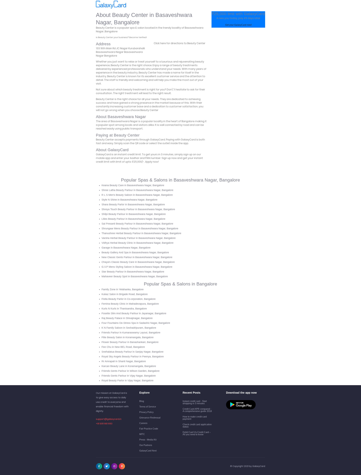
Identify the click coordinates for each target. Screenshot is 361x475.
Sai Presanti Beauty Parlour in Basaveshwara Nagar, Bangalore (137, 223)
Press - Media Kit (147, 440)
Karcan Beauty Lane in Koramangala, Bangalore (129, 366)
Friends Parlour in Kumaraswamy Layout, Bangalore (131, 332)
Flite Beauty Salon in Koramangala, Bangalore (128, 337)
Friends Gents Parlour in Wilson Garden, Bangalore (130, 371)
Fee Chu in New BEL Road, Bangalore (123, 347)
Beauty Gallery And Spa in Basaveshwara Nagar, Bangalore (135, 252)
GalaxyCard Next (148, 451)
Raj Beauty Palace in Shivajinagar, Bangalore (127, 318)
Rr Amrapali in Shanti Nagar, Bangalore (124, 361)
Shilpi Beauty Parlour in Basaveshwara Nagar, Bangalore (134, 214)
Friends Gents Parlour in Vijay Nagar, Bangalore (129, 375)
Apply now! (152, 161)
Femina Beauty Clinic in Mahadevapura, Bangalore (130, 303)
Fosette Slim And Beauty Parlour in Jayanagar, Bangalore (134, 313)
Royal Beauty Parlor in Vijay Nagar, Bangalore (127, 380)
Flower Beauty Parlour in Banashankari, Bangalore (130, 342)
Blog (141, 401)
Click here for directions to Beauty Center (179, 43)
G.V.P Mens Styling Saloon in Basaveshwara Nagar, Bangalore (137, 266)
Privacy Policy (146, 412)
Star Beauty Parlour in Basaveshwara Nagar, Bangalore (133, 271)
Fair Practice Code (148, 429)
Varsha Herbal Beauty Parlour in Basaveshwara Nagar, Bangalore (139, 238)
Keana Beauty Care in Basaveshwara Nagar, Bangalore (133, 185)
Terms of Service (147, 407)
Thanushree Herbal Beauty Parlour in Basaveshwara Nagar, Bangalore (141, 233)
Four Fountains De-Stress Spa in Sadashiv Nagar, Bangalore (136, 323)
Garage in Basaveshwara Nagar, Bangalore (126, 247)
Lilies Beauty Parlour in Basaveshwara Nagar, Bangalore (133, 218)
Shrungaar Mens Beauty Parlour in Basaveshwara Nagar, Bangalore (140, 228)
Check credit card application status (197, 425)
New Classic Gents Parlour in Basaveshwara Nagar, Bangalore (137, 257)
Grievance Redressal (149, 418)
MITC (142, 434)
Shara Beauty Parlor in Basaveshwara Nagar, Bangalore (133, 204)
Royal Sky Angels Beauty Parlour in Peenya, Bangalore (133, 356)
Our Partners (145, 445)
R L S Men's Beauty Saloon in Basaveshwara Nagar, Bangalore (137, 194)
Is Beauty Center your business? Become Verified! (121, 37)
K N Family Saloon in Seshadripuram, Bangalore (129, 327)
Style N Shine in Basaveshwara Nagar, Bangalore (129, 199)
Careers (143, 423)
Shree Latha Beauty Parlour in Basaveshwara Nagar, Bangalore (137, 190)
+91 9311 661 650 (104, 423)
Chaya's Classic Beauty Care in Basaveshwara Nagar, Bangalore (138, 262)
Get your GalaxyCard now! (238, 25)
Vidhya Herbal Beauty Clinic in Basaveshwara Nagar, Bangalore (137, 242)
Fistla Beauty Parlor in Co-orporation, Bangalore (129, 299)
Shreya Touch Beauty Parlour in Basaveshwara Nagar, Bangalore (138, 209)
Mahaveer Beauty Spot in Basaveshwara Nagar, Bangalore (135, 276)
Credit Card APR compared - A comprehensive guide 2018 (197, 410)
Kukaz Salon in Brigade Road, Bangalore (125, 294)
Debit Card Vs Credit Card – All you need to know (197, 433)
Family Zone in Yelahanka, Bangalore (123, 289)
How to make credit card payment (195, 418)
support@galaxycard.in (108, 419)
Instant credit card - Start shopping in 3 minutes (195, 402)
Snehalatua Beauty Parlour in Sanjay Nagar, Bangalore (132, 351)
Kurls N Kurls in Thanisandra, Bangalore (124, 308)
